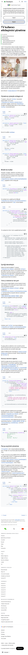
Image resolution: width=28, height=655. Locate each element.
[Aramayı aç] (19, 1)
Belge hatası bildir (4, 617)
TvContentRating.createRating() (9, 422)
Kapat (14, 17)
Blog (2, 546)
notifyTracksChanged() (7, 462)
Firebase (3, 634)
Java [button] (9, 111)
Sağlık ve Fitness (4, 558)
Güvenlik (3, 539)
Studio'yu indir (4, 607)
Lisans (6, 643)
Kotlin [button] (4, 111)
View (14, 202)
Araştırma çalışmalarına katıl (7, 621)
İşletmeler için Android (5, 537)
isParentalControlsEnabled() (8, 366)
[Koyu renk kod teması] (24, 114)
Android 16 (3, 585)
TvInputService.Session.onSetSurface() (11, 102)
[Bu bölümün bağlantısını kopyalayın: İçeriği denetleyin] (15, 265)
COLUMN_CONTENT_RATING (18, 421)
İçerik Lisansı (17, 519)
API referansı (3, 605)
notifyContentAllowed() (7, 415)
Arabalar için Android (5, 576)
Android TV (3, 578)
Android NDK (3, 610)
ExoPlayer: (12, 132)
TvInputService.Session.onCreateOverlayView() (13, 200)
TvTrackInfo (4, 449)
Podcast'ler (3, 548)
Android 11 (3, 596)
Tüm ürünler (3, 638)
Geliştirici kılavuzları (5, 603)
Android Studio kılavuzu (6, 601)
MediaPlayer (20, 103)
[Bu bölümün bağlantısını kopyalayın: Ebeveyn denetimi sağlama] (18, 359)
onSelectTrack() (5, 471)
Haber (2, 544)
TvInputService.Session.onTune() (10, 288)
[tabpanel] (14, 121)
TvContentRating (14, 369)
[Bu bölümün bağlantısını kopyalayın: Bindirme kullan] (14, 170)
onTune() (23, 269)
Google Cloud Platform (6, 636)
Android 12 (3, 594)
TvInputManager (12, 364)
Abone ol (20, 648)
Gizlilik (2, 562)
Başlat (14, 22)
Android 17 (3, 583)
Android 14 (3, 589)
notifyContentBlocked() (7, 417)
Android (2, 535)
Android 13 (3, 592)
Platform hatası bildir (5, 615)
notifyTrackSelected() (18, 473)
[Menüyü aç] (2, 1)
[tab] (4, 111)
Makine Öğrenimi (4, 555)
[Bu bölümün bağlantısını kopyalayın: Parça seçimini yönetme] (20, 446)
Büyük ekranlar (4, 569)
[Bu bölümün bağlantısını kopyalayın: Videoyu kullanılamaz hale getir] (20, 281)
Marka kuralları (12, 643)
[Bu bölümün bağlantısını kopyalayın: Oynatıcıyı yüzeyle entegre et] (24, 96)
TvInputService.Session (7, 269)
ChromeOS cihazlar (5, 573)
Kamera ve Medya (5, 560)
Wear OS (3, 571)
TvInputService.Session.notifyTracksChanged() (13, 459)
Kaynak (2, 542)
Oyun (2, 553)
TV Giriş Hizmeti (11, 90)
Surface (14, 99)
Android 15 (3, 587)
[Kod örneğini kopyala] (26, 114)
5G (1, 564)
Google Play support (5, 619)
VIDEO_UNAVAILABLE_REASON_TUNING (10, 296)
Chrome (2, 632)
